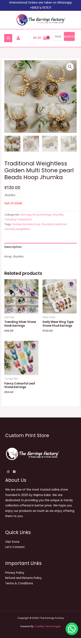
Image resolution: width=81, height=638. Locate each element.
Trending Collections (18, 219)
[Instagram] (8, 472)
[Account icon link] (18, 38)
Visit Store (12, 542)
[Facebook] (14, 472)
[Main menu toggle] (8, 38)
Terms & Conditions (19, 583)
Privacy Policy (14, 573)
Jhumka (58, 214)
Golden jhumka (22, 224)
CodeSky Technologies (47, 626)
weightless (23, 229)
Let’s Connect (15, 547)
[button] (70, 67)
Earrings (26, 214)
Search (69, 36)
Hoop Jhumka (42, 224)
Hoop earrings (42, 214)
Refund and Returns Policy (23, 578)
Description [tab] (13, 247)
